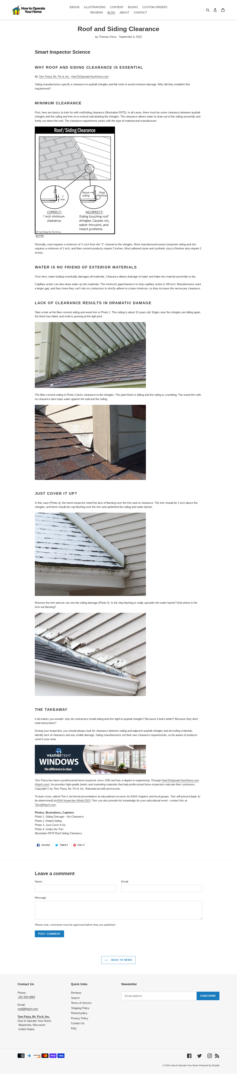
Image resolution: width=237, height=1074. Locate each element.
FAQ (73, 1028)
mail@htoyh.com (28, 1008)
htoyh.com (42, 784)
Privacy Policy (79, 1018)
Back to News (121, 960)
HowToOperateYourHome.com (90, 76)
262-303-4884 (26, 997)
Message (40, 897)
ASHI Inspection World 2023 (73, 800)
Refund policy (79, 1013)
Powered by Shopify (209, 1065)
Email (124, 881)
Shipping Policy (80, 1008)
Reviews (76, 992)
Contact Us (78, 1023)
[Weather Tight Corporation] (90, 772)
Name (38, 881)
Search (75, 997)
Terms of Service (81, 1002)
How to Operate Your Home (184, 1065)
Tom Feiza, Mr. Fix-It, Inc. (54, 76)
